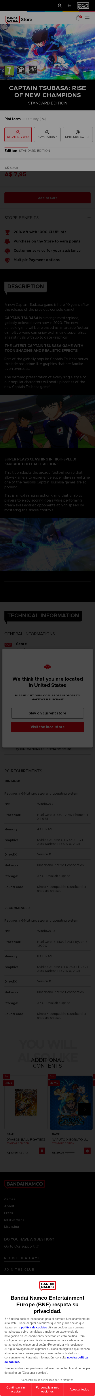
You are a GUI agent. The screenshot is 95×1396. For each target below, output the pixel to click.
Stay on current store (47, 713)
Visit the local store (47, 726)
